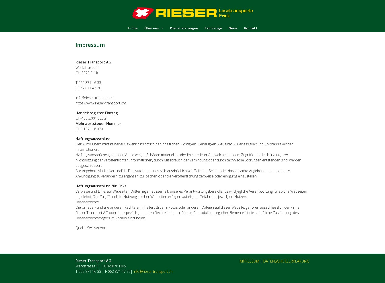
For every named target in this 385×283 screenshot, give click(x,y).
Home (133, 28)
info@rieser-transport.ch (152, 271)
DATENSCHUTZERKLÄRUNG (286, 261)
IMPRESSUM (249, 261)
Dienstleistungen (184, 28)
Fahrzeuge (213, 28)
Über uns (151, 28)
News (233, 28)
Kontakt (250, 28)
